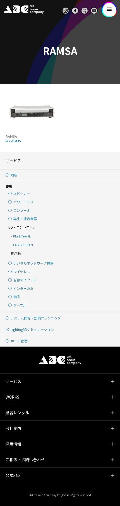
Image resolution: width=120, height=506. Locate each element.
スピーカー (21, 193)
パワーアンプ (23, 201)
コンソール (21, 210)
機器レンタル (17, 412)
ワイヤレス (21, 271)
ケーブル (20, 305)
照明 (14, 175)
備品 (16, 296)
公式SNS (13, 475)
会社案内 (13, 428)
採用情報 (13, 444)
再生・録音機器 (25, 218)
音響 (9, 186)
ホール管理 (19, 340)
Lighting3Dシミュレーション (32, 329)
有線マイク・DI (25, 279)
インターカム (23, 288)
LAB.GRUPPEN (23, 245)
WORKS (12, 397)
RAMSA (16, 253)
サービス (13, 160)
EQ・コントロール (22, 227)
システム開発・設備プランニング (36, 318)
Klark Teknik (22, 236)
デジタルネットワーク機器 (33, 263)
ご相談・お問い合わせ (25, 459)
